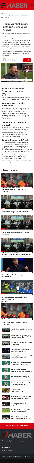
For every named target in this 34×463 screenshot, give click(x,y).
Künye (10, 450)
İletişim (4, 450)
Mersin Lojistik (21, 461)
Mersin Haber (13, 461)
